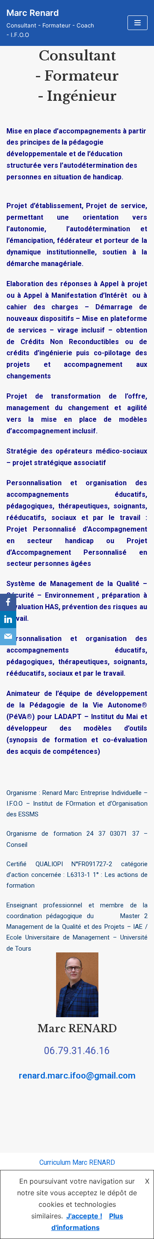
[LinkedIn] (8, 619)
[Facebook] (8, 602)
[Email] (8, 636)
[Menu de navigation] (137, 22)
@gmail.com (111, 1075)
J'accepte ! (84, 1216)
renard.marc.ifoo (52, 1075)
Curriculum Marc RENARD (77, 1162)
